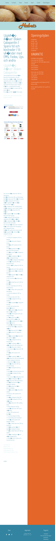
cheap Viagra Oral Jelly (9, 450)
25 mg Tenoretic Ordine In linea (11, 452)
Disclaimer (46, 537)
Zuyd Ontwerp (29, 534)
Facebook (46, 534)
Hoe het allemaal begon (45, 535)
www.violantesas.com (8, 448)
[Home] (27, 26)
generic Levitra (7, 446)
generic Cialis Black (8, 236)
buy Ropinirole (7, 445)
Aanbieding (45, 539)
